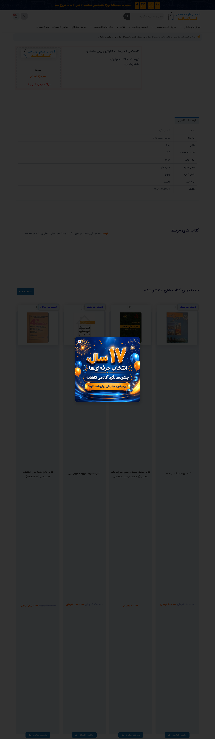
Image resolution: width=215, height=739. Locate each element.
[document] (107, 369)
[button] (79, 341)
